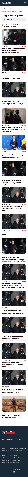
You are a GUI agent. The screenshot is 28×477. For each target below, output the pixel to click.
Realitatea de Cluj (5, 460)
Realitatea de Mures (14, 462)
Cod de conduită (18, 439)
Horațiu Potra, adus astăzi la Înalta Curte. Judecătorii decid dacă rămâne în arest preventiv (13, 50)
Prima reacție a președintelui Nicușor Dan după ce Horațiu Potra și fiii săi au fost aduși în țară (14, 155)
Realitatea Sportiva (14, 448)
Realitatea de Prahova (6, 450)
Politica (24, 99)
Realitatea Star (22, 448)
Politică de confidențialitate (7, 439)
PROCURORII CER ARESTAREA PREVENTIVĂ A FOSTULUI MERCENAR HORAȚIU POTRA (13, 364)
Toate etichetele (8, 19)
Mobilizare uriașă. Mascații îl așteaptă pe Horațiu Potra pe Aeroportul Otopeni (11, 182)
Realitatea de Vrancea (15, 460)
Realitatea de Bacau (17, 453)
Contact (3, 437)
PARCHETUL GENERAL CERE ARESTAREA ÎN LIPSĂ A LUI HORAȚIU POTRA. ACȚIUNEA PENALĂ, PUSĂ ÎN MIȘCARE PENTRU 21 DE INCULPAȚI (13, 260)
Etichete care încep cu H (8, 11)
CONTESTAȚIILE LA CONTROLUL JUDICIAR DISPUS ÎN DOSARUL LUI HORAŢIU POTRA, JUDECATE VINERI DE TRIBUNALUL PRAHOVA (14, 312)
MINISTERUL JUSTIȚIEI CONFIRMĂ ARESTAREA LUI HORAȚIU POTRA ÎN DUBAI (12, 208)
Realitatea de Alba (16, 457)
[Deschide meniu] (25, 3)
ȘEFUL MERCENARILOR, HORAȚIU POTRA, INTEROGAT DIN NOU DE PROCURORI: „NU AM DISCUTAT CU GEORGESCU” (13, 286)
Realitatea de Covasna (17, 450)
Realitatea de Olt (5, 462)
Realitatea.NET (5, 448)
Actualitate (23, 46)
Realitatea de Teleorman (7, 455)
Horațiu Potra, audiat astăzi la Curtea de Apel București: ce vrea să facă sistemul (13, 129)
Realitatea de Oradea (6, 457)
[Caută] (20, 3)
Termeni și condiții (11, 437)
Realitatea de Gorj (17, 455)
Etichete (12, 9)
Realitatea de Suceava (6, 453)
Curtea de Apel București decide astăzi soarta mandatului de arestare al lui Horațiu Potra (12, 77)
